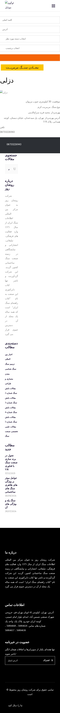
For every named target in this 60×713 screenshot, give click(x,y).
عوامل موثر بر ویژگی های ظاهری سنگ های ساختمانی (11, 485)
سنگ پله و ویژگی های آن (10, 504)
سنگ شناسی (10, 369)
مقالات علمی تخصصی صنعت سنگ (11, 431)
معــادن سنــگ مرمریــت (22, 67)
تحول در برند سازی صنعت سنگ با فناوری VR (11, 462)
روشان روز (22, 689)
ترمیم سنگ (9, 364)
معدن (7, 374)
